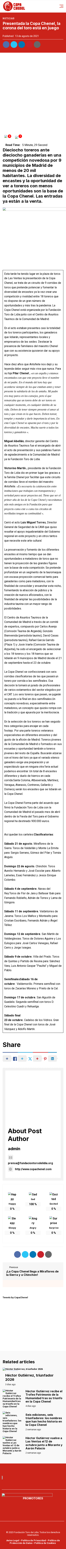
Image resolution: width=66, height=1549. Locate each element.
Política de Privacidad (33, 1540)
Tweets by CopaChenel (15, 1297)
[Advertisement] (33, 92)
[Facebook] (21, 1468)
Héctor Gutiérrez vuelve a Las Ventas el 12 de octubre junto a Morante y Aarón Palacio (44, 1443)
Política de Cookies (45, 1543)
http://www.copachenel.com (33, 1169)
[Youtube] (29, 1468)
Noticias (8, 18)
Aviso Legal (12, 1540)
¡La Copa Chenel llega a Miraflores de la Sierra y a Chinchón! (32, 1273)
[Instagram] (44, 1468)
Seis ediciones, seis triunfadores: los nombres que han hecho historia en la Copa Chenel (44, 1420)
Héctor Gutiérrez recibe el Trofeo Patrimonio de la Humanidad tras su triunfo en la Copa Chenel (44, 1396)
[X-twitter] (36, 1468)
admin (14, 1148)
